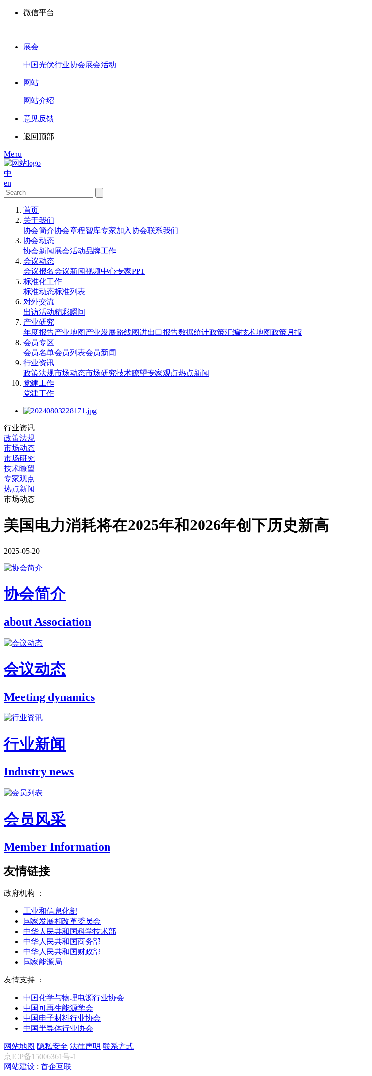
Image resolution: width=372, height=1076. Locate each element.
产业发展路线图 (112, 332)
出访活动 (38, 312)
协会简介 (38, 230)
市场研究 (100, 373)
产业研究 (38, 322)
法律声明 (85, 1046)
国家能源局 (42, 962)
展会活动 (69, 251)
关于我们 (38, 220)
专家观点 (162, 373)
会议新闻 (69, 271)
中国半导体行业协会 (58, 1028)
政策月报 (286, 332)
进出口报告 (159, 332)
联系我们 (162, 230)
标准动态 (38, 291)
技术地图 (255, 332)
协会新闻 (38, 251)
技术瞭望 (131, 373)
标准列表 (69, 291)
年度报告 (38, 332)
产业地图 (69, 332)
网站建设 (19, 1066)
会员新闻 (100, 352)
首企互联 (56, 1066)
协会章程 (69, 230)
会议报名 (38, 271)
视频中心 (100, 271)
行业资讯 (38, 363)
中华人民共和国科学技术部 (69, 931)
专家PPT (130, 271)
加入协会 (131, 230)
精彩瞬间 (69, 312)
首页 (31, 210)
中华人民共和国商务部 (62, 941)
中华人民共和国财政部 (62, 952)
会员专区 (38, 342)
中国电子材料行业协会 (62, 1018)
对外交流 (38, 302)
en (7, 183)
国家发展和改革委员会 (62, 921)
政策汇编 (224, 332)
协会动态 (38, 241)
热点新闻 (193, 373)
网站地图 (19, 1046)
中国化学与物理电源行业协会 (73, 998)
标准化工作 (42, 281)
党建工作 (38, 383)
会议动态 (38, 261)
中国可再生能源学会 (58, 1008)
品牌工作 (100, 251)
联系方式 (118, 1046)
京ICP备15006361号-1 (40, 1056)
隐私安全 (52, 1046)
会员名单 (38, 352)
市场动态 (69, 373)
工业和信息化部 (50, 911)
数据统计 (193, 332)
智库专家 (100, 230)
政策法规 (38, 373)
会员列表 (69, 352)
